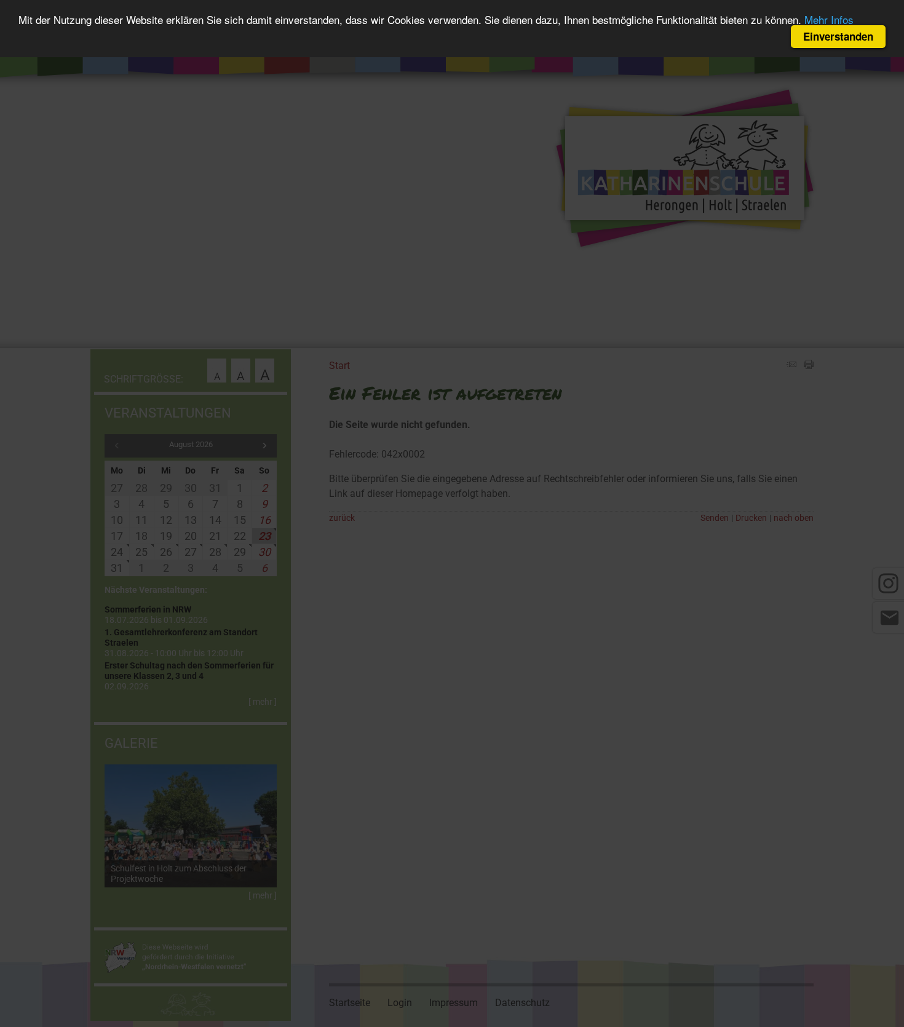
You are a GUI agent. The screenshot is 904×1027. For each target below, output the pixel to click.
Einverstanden (838, 36)
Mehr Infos (829, 20)
